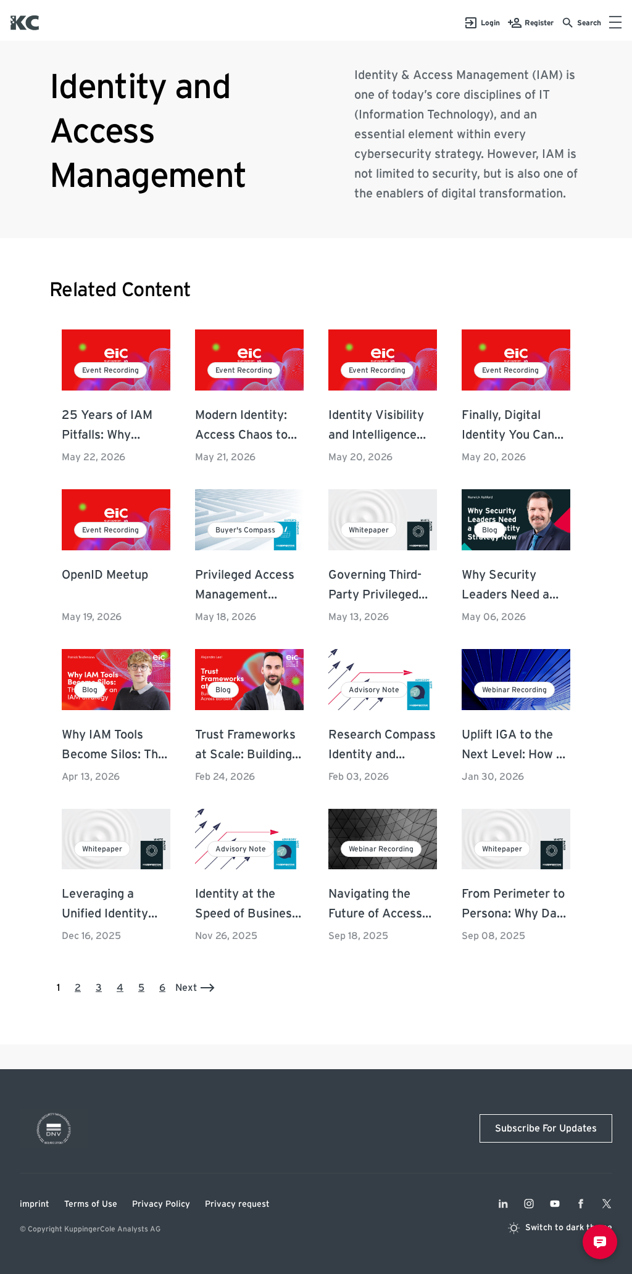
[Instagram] (528, 1203)
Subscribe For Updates (546, 1128)
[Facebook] (580, 1203)
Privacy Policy (161, 1204)
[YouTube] (554, 1203)
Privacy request (237, 1204)
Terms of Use (90, 1204)
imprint (34, 1204)
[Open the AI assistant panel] (600, 1242)
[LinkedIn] (503, 1203)
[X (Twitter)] (606, 1203)
